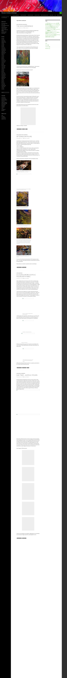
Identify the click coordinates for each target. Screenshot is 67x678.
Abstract (52, 23)
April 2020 (2, 38)
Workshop (23, 373)
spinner (55, 34)
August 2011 (3, 78)
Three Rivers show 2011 (48, 35)
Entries (2, 116)
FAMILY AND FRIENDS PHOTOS (44, 15)
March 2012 (3, 72)
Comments (47, 46)
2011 (45, 23)
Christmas (46, 26)
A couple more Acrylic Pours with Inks (26, 275)
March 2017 (3, 59)
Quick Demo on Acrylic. (48, 34)
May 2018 (2, 45)
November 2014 (3, 60)
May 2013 (2, 64)
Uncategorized (3, 109)
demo (51, 26)
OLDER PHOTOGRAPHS (30, 15)
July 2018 (2, 43)
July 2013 (2, 63)
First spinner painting (48, 27)
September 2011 (3, 77)
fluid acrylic (53, 27)
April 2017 (2, 58)
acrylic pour (19, 267)
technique (24, 267)
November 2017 (3, 50)
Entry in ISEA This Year (4, 23)
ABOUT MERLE (51, 15)
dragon (56, 26)
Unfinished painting (53, 35)
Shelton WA (52, 34)
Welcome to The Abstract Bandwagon (9, 12)
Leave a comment (27, 138)
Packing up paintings (51, 33)
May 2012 (2, 71)
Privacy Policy (59, 15)
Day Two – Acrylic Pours (26, 375)
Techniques (25, 134)
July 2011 (2, 79)
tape (59, 34)
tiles (28, 367)
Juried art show (48, 32)
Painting (55, 33)
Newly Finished (3, 104)
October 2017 (3, 51)
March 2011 (3, 83)
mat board (24, 367)
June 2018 (2, 44)
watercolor (47, 36)
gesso (55, 28)
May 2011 (2, 80)
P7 (56, 32)
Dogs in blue (54, 26)
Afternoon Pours (24, 136)
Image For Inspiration (4, 102)
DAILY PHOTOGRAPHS (23, 15)
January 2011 (3, 84)
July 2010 (2, 87)
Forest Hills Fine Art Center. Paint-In (49, 28)
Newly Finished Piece (4, 27)
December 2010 (3, 85)
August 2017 (3, 53)
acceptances (54, 23)
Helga (54, 29)
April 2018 (2, 46)
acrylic (57, 23)
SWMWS (58, 34)
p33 (57, 32)
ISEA (55, 15)
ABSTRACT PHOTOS (37, 15)
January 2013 (3, 66)
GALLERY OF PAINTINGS (16, 15)
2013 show (49, 23)
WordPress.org (47, 48)
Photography (3, 105)
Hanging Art (51, 29)
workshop (52, 36)
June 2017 (2, 56)
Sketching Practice (3, 32)
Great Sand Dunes (47, 29)
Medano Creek (54, 32)
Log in (46, 43)
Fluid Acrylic (25, 24)
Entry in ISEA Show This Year (5, 25)
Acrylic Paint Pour (19, 134)
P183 (46, 33)
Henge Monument (57, 29)
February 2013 (3, 65)
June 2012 (2, 70)
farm (58, 26)
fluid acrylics (56, 27)
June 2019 (2, 39)
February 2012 (3, 73)
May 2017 (2, 57)
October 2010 (3, 86)
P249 (48, 33)
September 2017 (3, 52)
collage (49, 26)
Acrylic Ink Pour (19, 24)
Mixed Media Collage (4, 103)
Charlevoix (58, 24)
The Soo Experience (24, 26)
